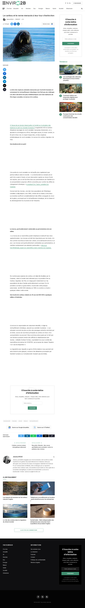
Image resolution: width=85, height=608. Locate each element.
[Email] (4, 85)
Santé (54, 8)
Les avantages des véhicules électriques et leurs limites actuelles (72, 78)
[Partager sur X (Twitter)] (11, 24)
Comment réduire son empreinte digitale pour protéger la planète (70, 97)
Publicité (33, 554)
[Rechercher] (82, 8)
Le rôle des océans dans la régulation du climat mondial (14, 521)
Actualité (16, 8)
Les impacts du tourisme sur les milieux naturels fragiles (15, 498)
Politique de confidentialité (38, 559)
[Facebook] (4, 73)
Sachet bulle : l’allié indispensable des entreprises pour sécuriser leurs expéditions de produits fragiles (42, 521)
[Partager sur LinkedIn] (18, 24)
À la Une (9, 8)
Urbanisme (69, 8)
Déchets (28, 8)
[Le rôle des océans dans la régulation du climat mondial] (15, 511)
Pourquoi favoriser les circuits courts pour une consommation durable (72, 116)
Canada (14, 421)
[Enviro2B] (14, 3)
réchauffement (34, 421)
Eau (34, 8)
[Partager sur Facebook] (15, 24)
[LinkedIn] (4, 77)
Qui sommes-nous (36, 549)
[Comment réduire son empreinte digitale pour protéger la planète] (70, 88)
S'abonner (77, 3)
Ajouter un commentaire (28, 530)
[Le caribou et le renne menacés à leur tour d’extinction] (29, 44)
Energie (41, 8)
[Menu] (3, 8)
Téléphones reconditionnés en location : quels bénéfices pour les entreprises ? (42, 499)
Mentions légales (35, 562)
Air (22, 8)
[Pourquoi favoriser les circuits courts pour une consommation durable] (70, 107)
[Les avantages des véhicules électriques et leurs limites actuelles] (70, 70)
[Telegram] (4, 81)
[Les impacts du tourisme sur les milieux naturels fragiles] (15, 488)
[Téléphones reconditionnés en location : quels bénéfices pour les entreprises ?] (42, 488)
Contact (33, 557)
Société (61, 8)
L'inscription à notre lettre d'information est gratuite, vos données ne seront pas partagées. (70, 579)
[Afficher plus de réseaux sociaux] (21, 24)
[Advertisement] (36, 76)
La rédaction (34, 552)
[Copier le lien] (4, 89)
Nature (48, 8)
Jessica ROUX (10, 19)
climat (20, 421)
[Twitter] (4, 69)
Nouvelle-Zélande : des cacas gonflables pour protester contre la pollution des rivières (42, 447)
